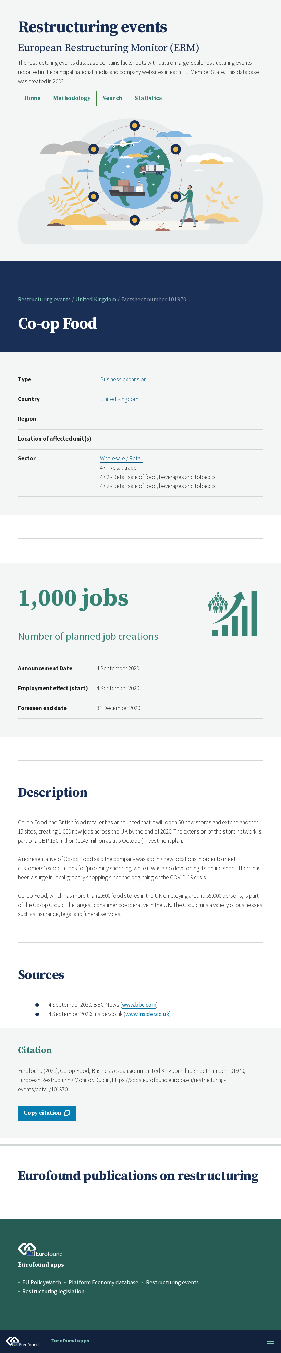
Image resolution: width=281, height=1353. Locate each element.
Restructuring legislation (53, 1291)
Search (112, 98)
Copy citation (42, 1113)
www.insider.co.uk (147, 1014)
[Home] (141, 180)
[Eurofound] (40, 1249)
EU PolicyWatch (41, 1282)
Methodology (71, 98)
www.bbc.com (139, 1004)
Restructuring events (44, 299)
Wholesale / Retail (121, 458)
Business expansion (123, 379)
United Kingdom (95, 299)
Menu (270, 1341)
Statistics (148, 98)
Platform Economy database (103, 1282)
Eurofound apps (41, 1265)
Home (32, 98)
